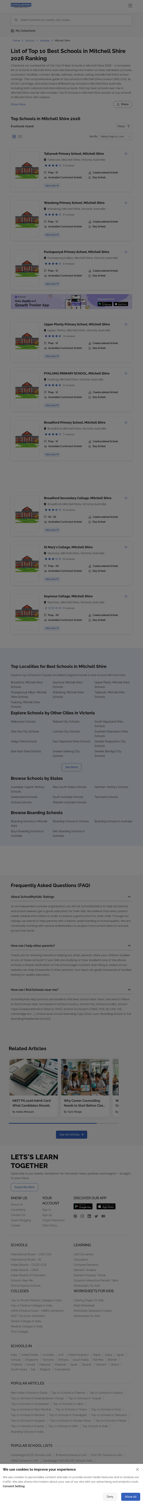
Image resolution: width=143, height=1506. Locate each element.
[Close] (106, 686)
